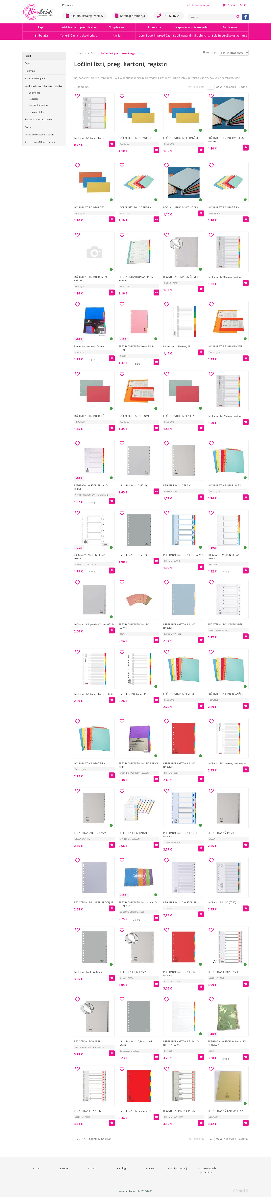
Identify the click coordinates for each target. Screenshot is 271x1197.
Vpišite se (145, 437)
